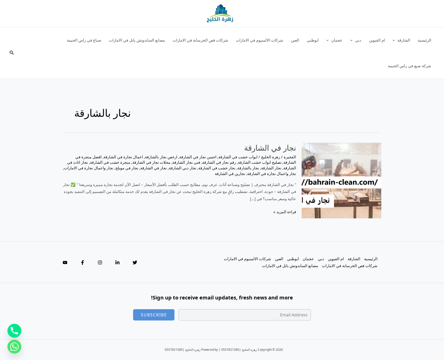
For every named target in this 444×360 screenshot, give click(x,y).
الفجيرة (290, 156)
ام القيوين (377, 40)
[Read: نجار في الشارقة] (341, 179)
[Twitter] (135, 262)
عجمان (337, 40)
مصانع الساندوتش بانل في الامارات (137, 40)
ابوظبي (313, 40)
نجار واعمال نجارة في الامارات (88, 167)
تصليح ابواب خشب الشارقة (259, 162)
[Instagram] (100, 262)
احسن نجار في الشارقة (197, 156)
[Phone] (14, 331)
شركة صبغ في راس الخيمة (409, 65)
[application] (395, 40)
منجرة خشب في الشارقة (110, 162)
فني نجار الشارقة (186, 162)
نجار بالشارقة (248, 167)
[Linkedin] (117, 262)
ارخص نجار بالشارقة (161, 156)
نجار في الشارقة (270, 147)
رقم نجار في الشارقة (219, 162)
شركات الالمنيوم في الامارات (259, 40)
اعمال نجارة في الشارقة (123, 156)
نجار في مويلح (126, 167)
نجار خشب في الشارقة (216, 167)
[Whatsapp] (14, 347)
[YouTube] (65, 262)
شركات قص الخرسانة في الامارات (200, 40)
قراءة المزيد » (284, 212)
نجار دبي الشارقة (182, 167)
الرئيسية (424, 40)
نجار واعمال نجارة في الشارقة (271, 173)
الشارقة (403, 40)
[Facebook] (82, 262)
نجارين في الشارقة (230, 173)
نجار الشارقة (271, 167)
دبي (358, 40)
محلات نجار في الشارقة (151, 162)
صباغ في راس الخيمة (84, 40)
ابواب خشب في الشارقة (237, 156)
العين (295, 40)
